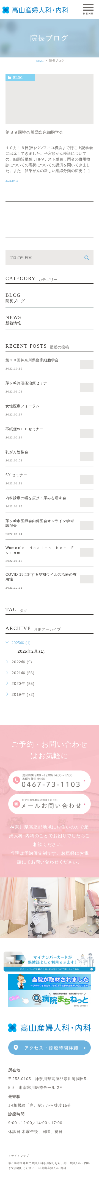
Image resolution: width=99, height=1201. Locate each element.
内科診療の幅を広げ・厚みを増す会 (36, 498)
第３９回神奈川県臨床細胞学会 (34, 132)
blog (18, 78)
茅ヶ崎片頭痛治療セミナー (28, 383)
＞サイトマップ (18, 1155)
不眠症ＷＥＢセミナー (24, 429)
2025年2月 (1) (31, 651)
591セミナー (16, 475)
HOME (39, 60)
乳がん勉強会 (17, 452)
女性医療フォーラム (23, 406)
